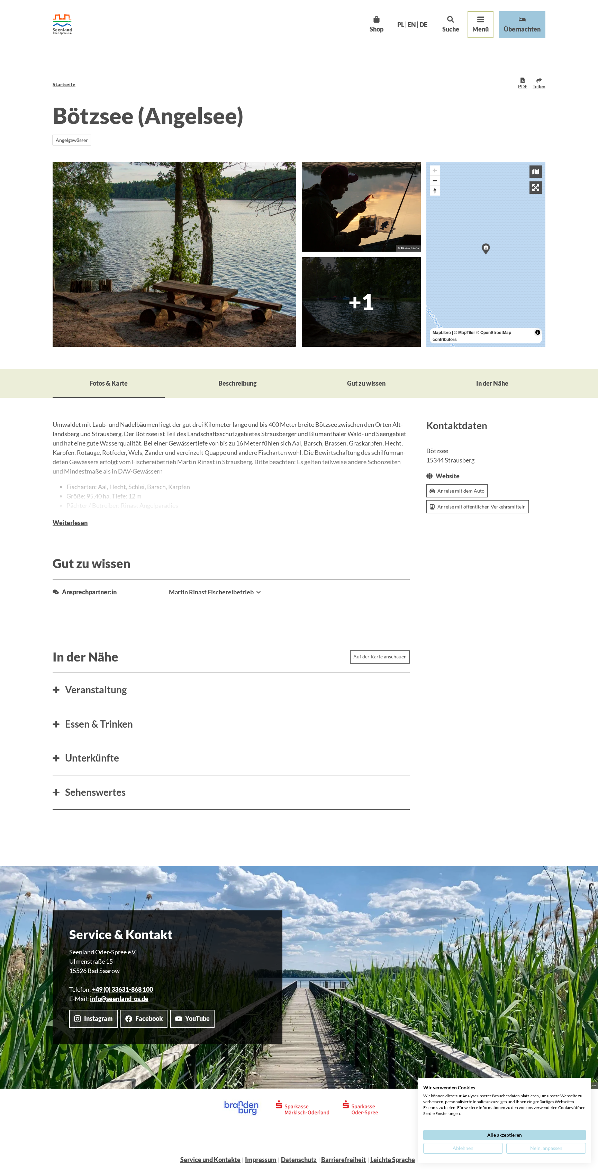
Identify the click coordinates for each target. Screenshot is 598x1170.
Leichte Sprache (392, 1159)
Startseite (64, 84)
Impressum (261, 1159)
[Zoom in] (435, 170)
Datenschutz (299, 1159)
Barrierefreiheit (343, 1159)
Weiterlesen (70, 522)
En (412, 24)
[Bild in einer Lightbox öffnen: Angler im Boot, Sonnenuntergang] (361, 207)
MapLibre (442, 332)
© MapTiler (464, 332)
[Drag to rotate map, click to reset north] (435, 191)
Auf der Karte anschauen (380, 656)
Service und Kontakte (210, 1159)
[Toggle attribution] (538, 332)
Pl (400, 24)
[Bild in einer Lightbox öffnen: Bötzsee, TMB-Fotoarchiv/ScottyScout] (174, 254)
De (423, 24)
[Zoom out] (435, 181)
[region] (485, 254)
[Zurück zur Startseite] (62, 24)
